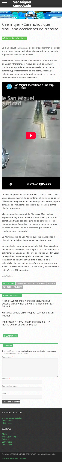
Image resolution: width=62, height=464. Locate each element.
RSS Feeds (7, 423)
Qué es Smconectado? (12, 418)
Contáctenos (7, 420)
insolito (51, 283)
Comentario (7, 357)
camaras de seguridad (26, 283)
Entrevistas (7, 442)
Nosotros (5, 458)
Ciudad (5, 434)
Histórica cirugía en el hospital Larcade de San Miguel (28, 314)
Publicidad (14, 458)
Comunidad (7, 444)
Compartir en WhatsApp (15, 38)
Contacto (22, 458)
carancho (41, 283)
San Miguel (7, 287)
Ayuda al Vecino (9, 437)
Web (4, 394)
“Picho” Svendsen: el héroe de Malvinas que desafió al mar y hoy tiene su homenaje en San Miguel (28, 303)
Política (5, 439)
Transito (18, 287)
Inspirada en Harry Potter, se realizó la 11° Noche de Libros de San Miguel (26, 323)
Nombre (6, 379)
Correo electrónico (10, 386)
